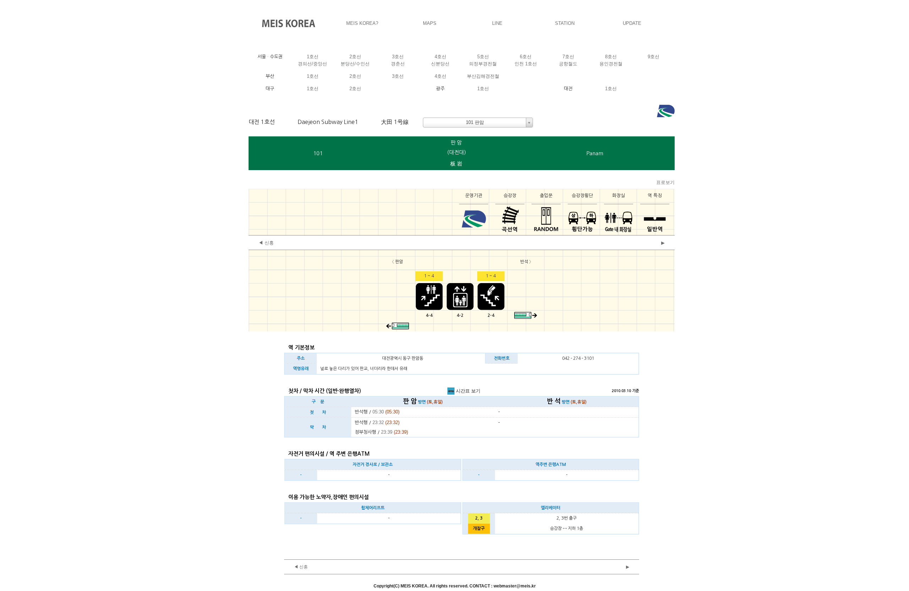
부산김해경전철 (483, 76)
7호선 (568, 56)
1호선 (313, 56)
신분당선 (440, 63)
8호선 (611, 56)
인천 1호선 (526, 63)
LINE (497, 23)
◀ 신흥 (266, 242)
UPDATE (632, 23)
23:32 (378, 422)
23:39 (386, 432)
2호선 (355, 56)
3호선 (398, 56)
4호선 (440, 56)
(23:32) (392, 422)
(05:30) (392, 411)
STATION (565, 23)
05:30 (378, 411)
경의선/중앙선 (312, 63)
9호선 (653, 56)
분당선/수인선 (355, 63)
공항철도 (568, 63)
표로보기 (665, 182)
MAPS (429, 23)
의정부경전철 (483, 63)
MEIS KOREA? (362, 23)
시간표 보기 (467, 391)
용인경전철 (610, 63)
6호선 (526, 56)
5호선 (483, 56)
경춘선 (398, 63)
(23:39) (401, 432)
